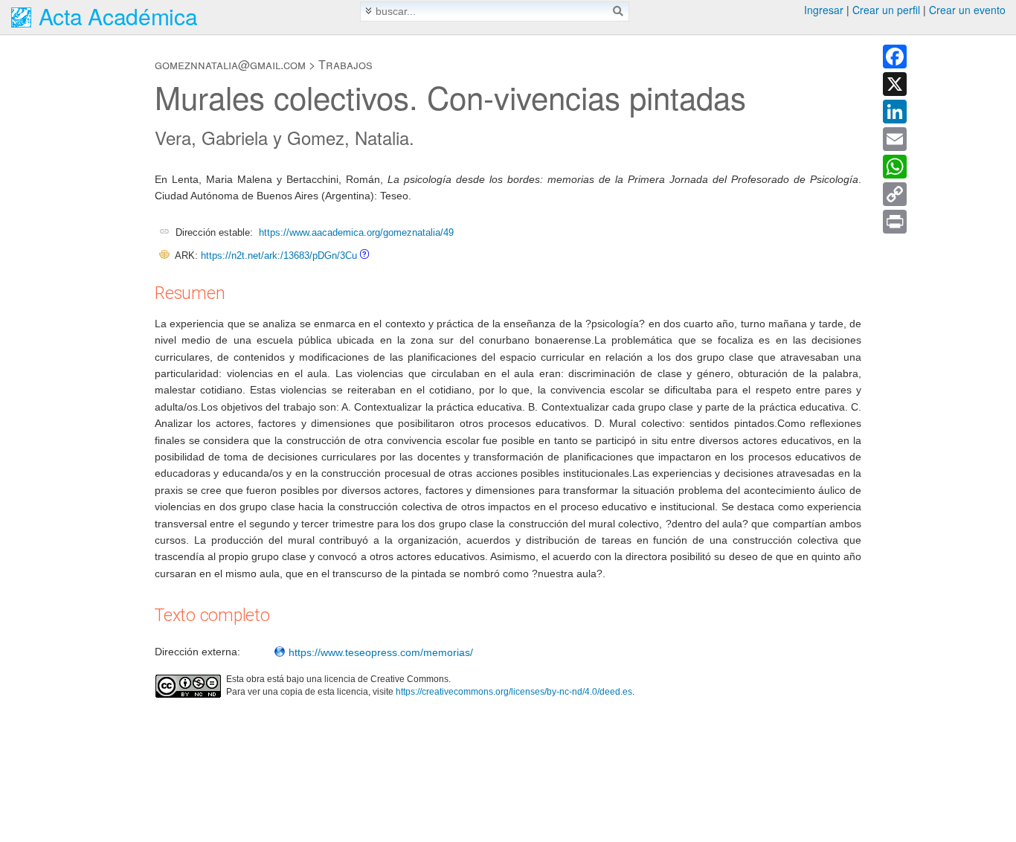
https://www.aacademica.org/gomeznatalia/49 (356, 232)
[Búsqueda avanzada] (368, 10)
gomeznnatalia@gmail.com (230, 64)
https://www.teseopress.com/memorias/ (379, 652)
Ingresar (823, 9)
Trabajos (345, 64)
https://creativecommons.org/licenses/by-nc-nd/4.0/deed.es (514, 692)
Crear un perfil (886, 9)
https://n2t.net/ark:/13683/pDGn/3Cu (279, 255)
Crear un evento (967, 9)
